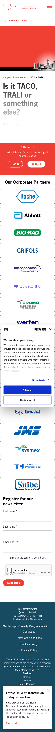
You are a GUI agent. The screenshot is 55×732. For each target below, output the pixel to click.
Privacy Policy (29, 650)
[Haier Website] (27, 412)
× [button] (48, 690)
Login (15, 164)
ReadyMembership (38, 626)
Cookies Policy (29, 644)
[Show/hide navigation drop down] (49, 7)
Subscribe (13, 583)
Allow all (27, 390)
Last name (10, 527)
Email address (12, 542)
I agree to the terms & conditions (27, 557)
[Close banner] (50, 329)
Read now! (11, 723)
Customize (25, 400)
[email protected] (27, 612)
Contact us (29, 632)
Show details (39, 380)
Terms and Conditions (29, 638)
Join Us (36, 164)
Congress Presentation (14, 77)
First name (10, 511)
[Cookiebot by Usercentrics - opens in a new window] (34, 329)
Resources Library (18, 20)
